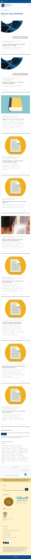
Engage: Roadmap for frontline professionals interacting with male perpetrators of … (12, 240)
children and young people (16, 446)
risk (17, 461)
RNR (21, 461)
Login (29, 1)
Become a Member (6, 535)
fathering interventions (6, 451)
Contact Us (5, 539)
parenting (19, 458)
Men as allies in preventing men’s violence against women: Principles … (13, 411)
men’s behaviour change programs (9, 456)
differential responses (23, 448)
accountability (4, 445)
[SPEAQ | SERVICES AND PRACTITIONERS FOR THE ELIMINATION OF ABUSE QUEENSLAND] (6, 5)
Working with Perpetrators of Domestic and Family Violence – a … (14, 202)
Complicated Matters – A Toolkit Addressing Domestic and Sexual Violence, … (12, 161)
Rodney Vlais (5, 131)
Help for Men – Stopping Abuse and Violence (11, 530)
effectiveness (13, 449)
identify (3, 452)
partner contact (25, 458)
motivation (4, 458)
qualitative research (11, 461)
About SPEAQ (5, 528)
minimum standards (22, 456)
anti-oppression (12, 445)
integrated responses (23, 452)
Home (2, 10)
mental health (20, 455)
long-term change (5, 455)
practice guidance (15, 459)
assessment (19, 445)
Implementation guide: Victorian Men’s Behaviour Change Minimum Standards (13, 367)
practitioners (22, 459)
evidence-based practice (23, 449)
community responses (6, 448)
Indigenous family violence (11, 452)
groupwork (21, 451)
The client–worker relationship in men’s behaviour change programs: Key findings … (13, 45)
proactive (3, 461)
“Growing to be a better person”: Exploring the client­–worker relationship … (13, 82)
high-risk (27, 451)
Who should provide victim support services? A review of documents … (13, 281)
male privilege (13, 455)
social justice (26, 461)
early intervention (5, 449)
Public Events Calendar (7, 533)
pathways (4, 459)
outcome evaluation (11, 458)
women (3, 462)
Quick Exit (15, 556)
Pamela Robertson (6, 52)
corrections (14, 448)
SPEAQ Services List (6, 532)
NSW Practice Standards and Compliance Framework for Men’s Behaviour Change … (12, 323)
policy (8, 459)
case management (5, 446)
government (14, 451)
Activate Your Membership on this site (10, 537)
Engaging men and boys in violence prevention (13, 119)
